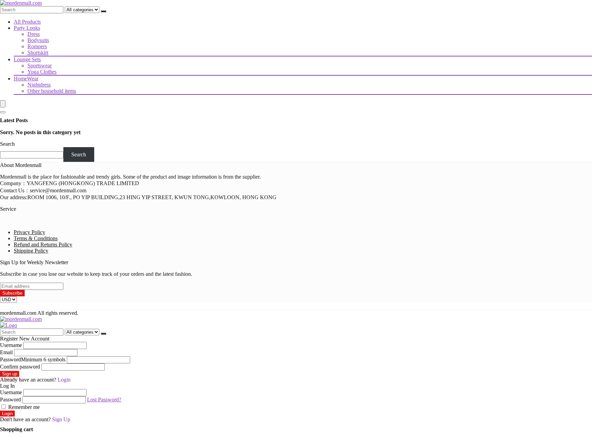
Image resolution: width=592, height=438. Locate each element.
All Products (27, 22)
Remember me (23, 407)
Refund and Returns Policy (43, 244)
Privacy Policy (29, 232)
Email (6, 352)
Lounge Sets (27, 59)
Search (7, 144)
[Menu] (2, 103)
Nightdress (39, 85)
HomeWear (26, 78)
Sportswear (39, 65)
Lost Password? (104, 399)
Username (11, 345)
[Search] (103, 11)
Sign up (9, 373)
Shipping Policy (31, 251)
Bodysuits (38, 40)
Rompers (37, 46)
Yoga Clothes (42, 72)
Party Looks (27, 28)
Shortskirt (37, 52)
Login (7, 413)
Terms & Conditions (36, 238)
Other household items (51, 91)
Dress (33, 34)
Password (32, 359)
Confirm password (20, 367)
